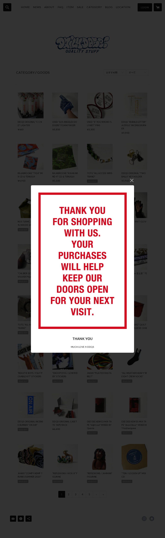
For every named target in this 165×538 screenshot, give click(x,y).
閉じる (131, 180)
